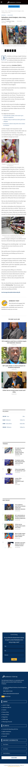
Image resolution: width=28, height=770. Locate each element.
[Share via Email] (15, 50)
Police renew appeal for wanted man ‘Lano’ (20, 470)
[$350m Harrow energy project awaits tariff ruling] (14, 380)
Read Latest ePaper (14, 6)
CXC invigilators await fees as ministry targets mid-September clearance (20, 507)
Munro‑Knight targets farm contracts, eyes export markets (20, 535)
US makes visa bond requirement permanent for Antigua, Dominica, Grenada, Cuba (19, 451)
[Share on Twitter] (8, 50)
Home (2, 11)
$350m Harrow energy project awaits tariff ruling (20, 526)
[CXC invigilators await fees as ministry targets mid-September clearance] (14, 330)
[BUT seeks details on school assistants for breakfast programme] (14, 355)
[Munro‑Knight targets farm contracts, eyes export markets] (9, 536)
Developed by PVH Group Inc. (14, 766)
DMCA (2, 696)
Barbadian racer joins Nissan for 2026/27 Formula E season (20, 544)
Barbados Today (10, 21)
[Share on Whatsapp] (13, 50)
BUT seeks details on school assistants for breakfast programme (20, 517)
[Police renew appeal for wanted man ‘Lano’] (9, 472)
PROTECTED (7, 696)
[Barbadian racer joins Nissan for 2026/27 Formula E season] (9, 545)
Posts (6, 11)
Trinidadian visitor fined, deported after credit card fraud (20, 462)
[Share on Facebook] (5, 50)
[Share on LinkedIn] (10, 50)
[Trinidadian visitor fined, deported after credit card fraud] (9, 463)
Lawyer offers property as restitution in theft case (19, 480)
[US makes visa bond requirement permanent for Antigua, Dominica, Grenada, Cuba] (9, 450)
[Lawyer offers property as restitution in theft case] (9, 481)
